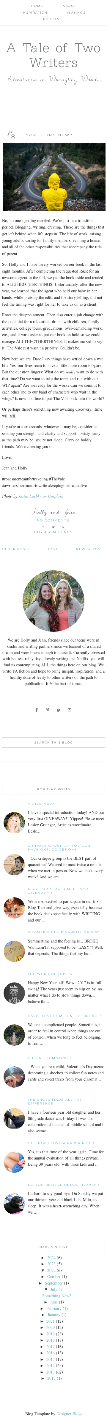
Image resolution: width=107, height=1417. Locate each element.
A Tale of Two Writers (53, 55)
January (54, 1314)
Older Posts (16, 549)
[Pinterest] (48, 710)
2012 (51, 1378)
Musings (76, 12)
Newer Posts (90, 549)
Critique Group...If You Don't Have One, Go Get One (61, 847)
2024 (51, 1257)
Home (37, 6)
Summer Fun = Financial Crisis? (64, 932)
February (54, 1308)
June (54, 1302)
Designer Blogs (69, 1413)
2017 (50, 1346)
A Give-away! (42, 804)
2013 (50, 1372)
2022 (51, 1270)
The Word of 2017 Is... (52, 974)
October (54, 1276)
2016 (50, 1353)
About (69, 6)
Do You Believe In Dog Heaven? (64, 1185)
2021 (50, 1321)
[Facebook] (37, 710)
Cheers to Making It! (51, 1058)
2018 (50, 1340)
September (54, 1283)
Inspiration (35, 12)
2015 (50, 1359)
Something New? (49, 135)
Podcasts (53, 19)
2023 (51, 1264)
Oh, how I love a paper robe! (61, 1143)
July (54, 1289)
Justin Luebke (29, 496)
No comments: (54, 520)
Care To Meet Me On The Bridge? (64, 1016)
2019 (50, 1334)
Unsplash (55, 496)
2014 (50, 1365)
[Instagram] (70, 710)
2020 (50, 1327)
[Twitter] (59, 710)
